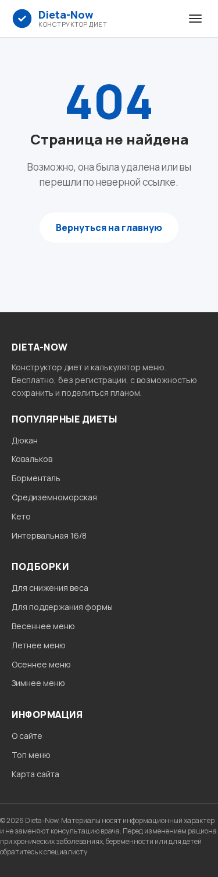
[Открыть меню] (195, 18)
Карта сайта (35, 773)
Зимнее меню (38, 682)
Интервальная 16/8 (49, 535)
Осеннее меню (41, 664)
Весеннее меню (43, 625)
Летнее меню (39, 645)
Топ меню (31, 754)
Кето (21, 516)
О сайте (27, 735)
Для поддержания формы (62, 606)
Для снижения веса (50, 587)
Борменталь (36, 477)
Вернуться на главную (109, 227)
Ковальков (32, 458)
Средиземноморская (54, 497)
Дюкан (25, 440)
